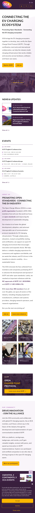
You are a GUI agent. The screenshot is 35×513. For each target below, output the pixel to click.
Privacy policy (16, 510)
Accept (17, 501)
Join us (19, 65)
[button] (32, 484)
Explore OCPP (8, 65)
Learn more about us (19, 314)
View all (4, 130)
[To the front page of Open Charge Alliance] (7, 4)
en (32, 2)
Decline (17, 506)
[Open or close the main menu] (31, 6)
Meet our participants (11, 463)
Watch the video (18, 82)
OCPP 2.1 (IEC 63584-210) (14, 284)
